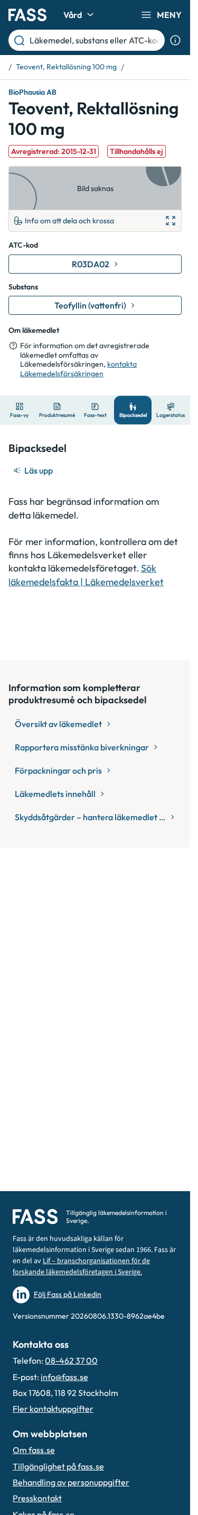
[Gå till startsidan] (27, 15)
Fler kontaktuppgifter (53, 1408)
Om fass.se (34, 1450)
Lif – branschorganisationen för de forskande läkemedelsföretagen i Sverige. (81, 1266)
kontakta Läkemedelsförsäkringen (78, 368)
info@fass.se (64, 1377)
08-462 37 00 (71, 1360)
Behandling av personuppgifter (71, 1482)
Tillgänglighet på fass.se (58, 1466)
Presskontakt (37, 1498)
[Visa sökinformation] (175, 40)
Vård (72, 15)
